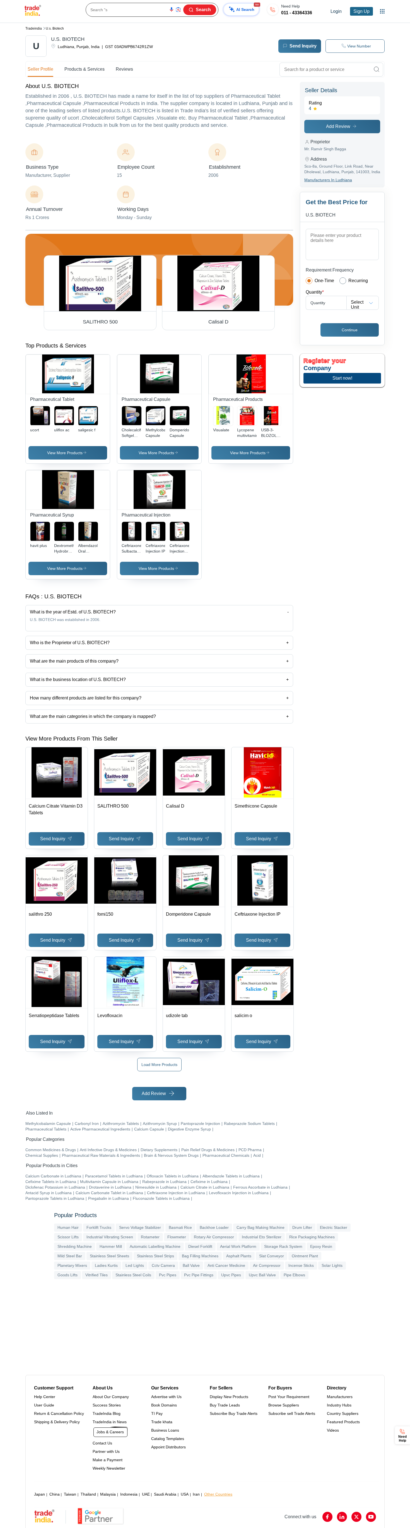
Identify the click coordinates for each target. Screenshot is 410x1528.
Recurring (358, 280)
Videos (333, 1430)
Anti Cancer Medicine (226, 1265)
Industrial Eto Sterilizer (261, 1237)
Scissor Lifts (68, 1237)
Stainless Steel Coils (133, 1275)
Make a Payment (107, 1460)
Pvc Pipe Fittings (198, 1275)
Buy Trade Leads (225, 1405)
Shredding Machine (74, 1246)
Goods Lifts (67, 1275)
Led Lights (135, 1265)
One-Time (324, 280)
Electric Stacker (333, 1227)
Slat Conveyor (271, 1256)
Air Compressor (267, 1265)
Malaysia (108, 1494)
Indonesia (129, 1494)
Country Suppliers (342, 1413)
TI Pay (157, 1413)
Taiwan (70, 1494)
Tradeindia (33, 28)
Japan (39, 1494)
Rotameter (150, 1237)
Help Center (44, 1396)
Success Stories (107, 1405)
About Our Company (111, 1396)
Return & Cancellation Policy (59, 1413)
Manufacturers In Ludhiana (328, 180)
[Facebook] (327, 1517)
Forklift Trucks (98, 1227)
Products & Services (84, 69)
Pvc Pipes (167, 1275)
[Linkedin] (342, 1517)
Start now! (342, 378)
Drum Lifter (302, 1227)
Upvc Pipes (231, 1275)
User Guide (44, 1405)
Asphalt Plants (238, 1256)
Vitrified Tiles (96, 1275)
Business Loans (165, 1430)
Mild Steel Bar (69, 1256)
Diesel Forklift (200, 1246)
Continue (350, 330)
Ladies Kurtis (106, 1265)
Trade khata (161, 1422)
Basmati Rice (180, 1227)
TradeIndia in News (110, 1422)
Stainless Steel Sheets (109, 1256)
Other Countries (218, 1494)
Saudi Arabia (165, 1494)
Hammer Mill (111, 1246)
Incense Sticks (301, 1265)
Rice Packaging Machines (312, 1237)
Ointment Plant (305, 1256)
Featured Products (343, 1422)
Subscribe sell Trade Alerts (291, 1413)
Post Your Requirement (288, 1396)
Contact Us (102, 1443)
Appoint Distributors (168, 1447)
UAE (146, 1494)
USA (185, 1494)
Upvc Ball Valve (262, 1275)
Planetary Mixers (72, 1265)
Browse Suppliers (283, 1405)
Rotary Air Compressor (214, 1237)
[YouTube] (371, 1517)
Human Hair (68, 1227)
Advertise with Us (166, 1396)
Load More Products (159, 1064)
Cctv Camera (163, 1265)
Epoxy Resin (321, 1246)
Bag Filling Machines (200, 1256)
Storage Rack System (283, 1246)
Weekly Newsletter (109, 1468)
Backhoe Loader (214, 1227)
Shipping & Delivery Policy (57, 1422)
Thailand (88, 1494)
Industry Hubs (339, 1405)
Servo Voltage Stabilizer (140, 1227)
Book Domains (164, 1405)
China (54, 1494)
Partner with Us (106, 1451)
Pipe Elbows (294, 1275)
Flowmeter (176, 1237)
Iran (196, 1494)
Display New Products (229, 1396)
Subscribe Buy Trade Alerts (233, 1413)
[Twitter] (356, 1517)
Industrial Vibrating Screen (109, 1237)
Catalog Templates (167, 1438)
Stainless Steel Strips (155, 1256)
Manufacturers (340, 1396)
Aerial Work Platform (238, 1246)
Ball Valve (191, 1265)
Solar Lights (332, 1265)
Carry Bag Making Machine (260, 1227)
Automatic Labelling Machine (155, 1246)
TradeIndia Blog (106, 1413)
